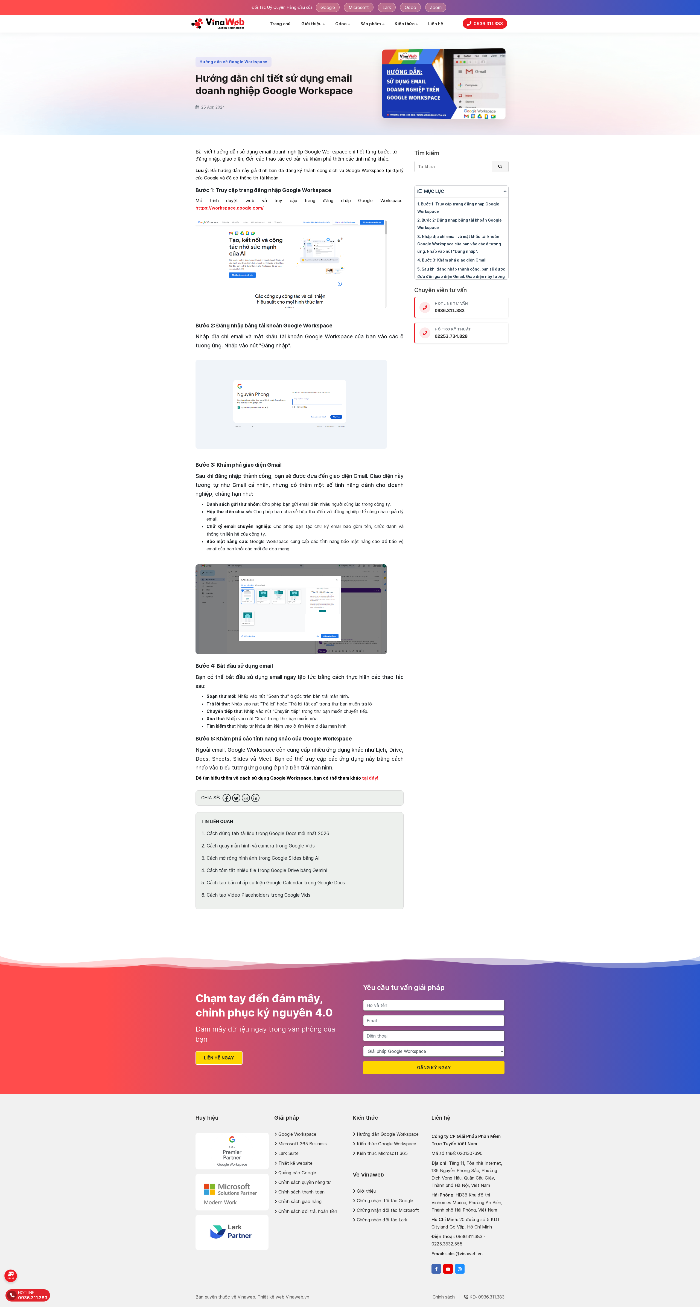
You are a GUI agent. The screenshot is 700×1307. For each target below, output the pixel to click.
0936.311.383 (340, 618)
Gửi (350, 702)
